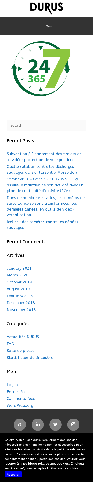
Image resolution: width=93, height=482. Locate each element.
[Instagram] (73, 425)
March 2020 (17, 275)
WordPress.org (20, 405)
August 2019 (18, 289)
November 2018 (21, 309)
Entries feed (18, 391)
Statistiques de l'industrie (30, 357)
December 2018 (21, 302)
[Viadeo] (20, 425)
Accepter (13, 474)
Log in (12, 384)
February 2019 (20, 296)
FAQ (10, 344)
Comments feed (21, 398)
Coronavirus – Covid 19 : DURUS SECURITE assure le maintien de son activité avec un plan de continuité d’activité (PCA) (45, 185)
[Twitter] (55, 425)
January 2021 (19, 268)
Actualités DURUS (23, 337)
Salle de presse (20, 350)
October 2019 (19, 282)
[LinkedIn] (38, 425)
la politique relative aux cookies (44, 463)
